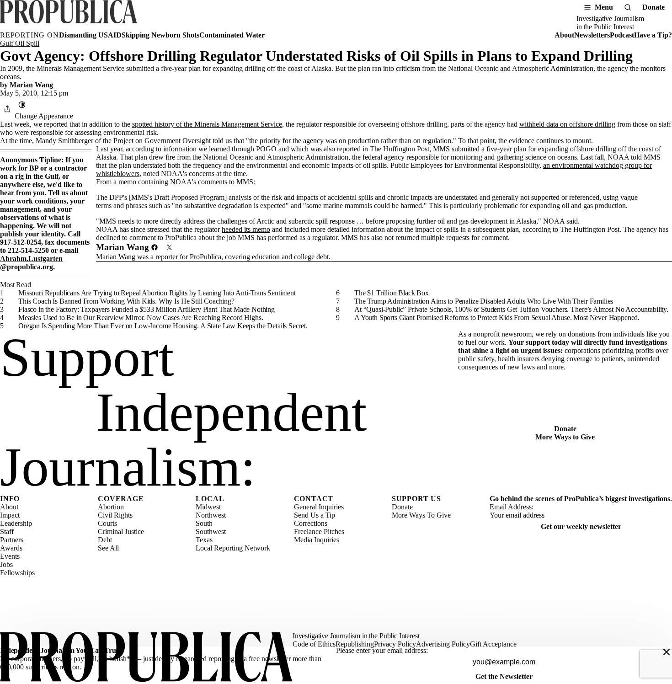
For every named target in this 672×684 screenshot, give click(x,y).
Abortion (111, 507)
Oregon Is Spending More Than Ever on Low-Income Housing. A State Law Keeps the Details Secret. (163, 326)
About (564, 35)
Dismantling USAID (90, 35)
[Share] (7, 109)
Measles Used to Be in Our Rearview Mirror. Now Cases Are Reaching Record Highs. (140, 317)
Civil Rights (115, 515)
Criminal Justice (121, 531)
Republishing (355, 644)
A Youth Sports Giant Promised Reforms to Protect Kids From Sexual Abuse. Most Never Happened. (497, 317)
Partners (11, 540)
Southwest (211, 531)
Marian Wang (31, 85)
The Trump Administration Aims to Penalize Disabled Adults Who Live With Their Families (483, 301)
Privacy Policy (395, 644)
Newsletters (592, 35)
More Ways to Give (565, 437)
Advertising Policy (443, 644)
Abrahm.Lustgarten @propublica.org (31, 263)
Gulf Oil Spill (19, 43)
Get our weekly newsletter (581, 526)
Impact (10, 515)
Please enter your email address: (382, 650)
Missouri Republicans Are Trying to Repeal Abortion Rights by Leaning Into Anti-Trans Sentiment (157, 293)
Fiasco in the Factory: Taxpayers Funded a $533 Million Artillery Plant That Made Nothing (146, 309)
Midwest (208, 507)
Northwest (211, 515)
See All (108, 548)
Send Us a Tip (314, 515)
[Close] (666, 652)
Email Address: (511, 507)
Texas (204, 540)
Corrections (310, 523)
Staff (7, 531)
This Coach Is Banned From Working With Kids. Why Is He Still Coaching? (126, 301)
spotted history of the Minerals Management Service (207, 124)
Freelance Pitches (319, 531)
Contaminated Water (232, 35)
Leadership (16, 523)
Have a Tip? (653, 35)
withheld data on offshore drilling (567, 124)
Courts (107, 523)
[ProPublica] (68, 15)
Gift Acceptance (493, 644)
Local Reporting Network (233, 548)
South (204, 523)
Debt (105, 540)
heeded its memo (246, 229)
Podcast (622, 35)
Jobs (6, 564)
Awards (11, 548)
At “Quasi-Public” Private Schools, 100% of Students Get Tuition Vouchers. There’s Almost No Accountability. (511, 309)
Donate (653, 7)
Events (10, 556)
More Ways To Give (421, 515)
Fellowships (17, 573)
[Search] (627, 7)
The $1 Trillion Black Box (391, 293)
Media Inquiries (316, 540)
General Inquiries (319, 507)
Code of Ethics (314, 644)
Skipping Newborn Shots (160, 35)
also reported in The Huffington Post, (378, 149)
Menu (604, 7)
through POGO (254, 149)
